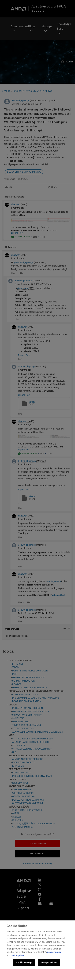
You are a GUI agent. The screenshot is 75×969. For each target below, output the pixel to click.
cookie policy (17, 955)
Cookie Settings (24, 962)
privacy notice (54, 952)
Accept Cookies (49, 962)
